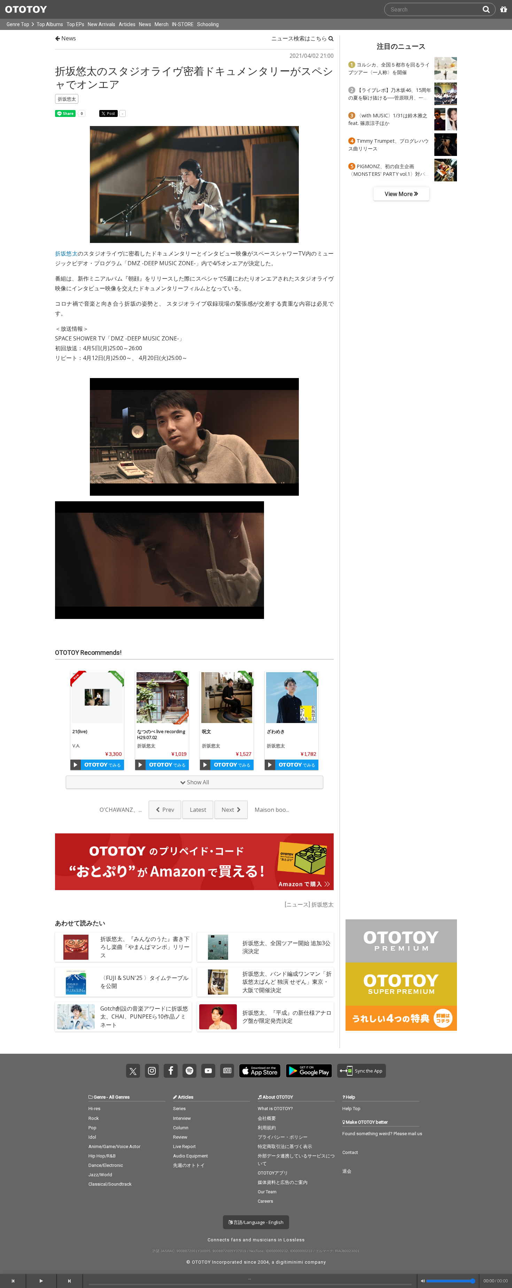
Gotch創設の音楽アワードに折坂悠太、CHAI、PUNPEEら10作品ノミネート (144, 1016)
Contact (350, 1152)
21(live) (79, 731)
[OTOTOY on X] (133, 1071)
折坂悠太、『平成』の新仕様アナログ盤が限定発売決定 (287, 1016)
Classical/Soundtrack (110, 1184)
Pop (92, 1127)
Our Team (267, 1191)
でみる (114, 765)
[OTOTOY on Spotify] (189, 1071)
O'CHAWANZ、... (121, 810)
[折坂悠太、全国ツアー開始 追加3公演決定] (218, 947)
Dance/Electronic (105, 1165)
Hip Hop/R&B (102, 1156)
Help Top (351, 1108)
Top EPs (75, 24)
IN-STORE (183, 24)
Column (180, 1127)
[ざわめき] (291, 697)
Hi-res (94, 1108)
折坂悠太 (66, 253)
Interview (182, 1118)
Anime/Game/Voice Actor (114, 1146)
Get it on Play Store (309, 1071)
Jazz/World (100, 1174)
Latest (198, 810)
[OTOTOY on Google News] (227, 1071)
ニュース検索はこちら (299, 38)
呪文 (206, 731)
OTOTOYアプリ (273, 1173)
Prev (168, 810)
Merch (162, 24)
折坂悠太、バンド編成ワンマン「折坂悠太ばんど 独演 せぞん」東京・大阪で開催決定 (287, 982)
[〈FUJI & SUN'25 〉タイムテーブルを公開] (76, 982)
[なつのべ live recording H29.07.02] (162, 697)
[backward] (13, 1281)
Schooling (208, 24)
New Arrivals (101, 24)
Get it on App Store (260, 1071)
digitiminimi (289, 1262)
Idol (92, 1137)
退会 (346, 1171)
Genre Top (18, 24)
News (145, 24)
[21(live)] (97, 697)
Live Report (184, 1146)
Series (179, 1108)
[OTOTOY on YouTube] (208, 1071)
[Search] (489, 9)
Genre (100, 1097)
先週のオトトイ (189, 1165)
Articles (127, 24)
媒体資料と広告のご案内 (283, 1182)
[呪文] (227, 697)
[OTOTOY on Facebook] (171, 1071)
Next (228, 810)
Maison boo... (272, 810)
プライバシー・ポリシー (283, 1137)
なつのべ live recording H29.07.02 (161, 734)
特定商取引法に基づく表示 (285, 1146)
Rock (93, 1118)
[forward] (70, 1281)
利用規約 (267, 1127)
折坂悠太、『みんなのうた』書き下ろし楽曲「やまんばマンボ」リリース (144, 947)
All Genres (119, 1097)
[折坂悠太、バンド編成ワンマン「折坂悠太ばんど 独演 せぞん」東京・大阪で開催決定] (218, 982)
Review (180, 1137)
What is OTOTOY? (275, 1108)
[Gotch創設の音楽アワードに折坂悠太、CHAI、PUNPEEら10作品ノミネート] (76, 1016)
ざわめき (276, 731)
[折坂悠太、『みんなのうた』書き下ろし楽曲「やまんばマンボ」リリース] (76, 947)
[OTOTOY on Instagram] (152, 1071)
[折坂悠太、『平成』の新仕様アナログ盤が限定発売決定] (218, 1016)
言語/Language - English (258, 1222)
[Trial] (75, 765)
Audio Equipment (190, 1156)
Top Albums (50, 24)
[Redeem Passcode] (502, 9)
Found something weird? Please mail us (382, 1133)
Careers (265, 1201)
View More (399, 194)
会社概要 (267, 1118)
